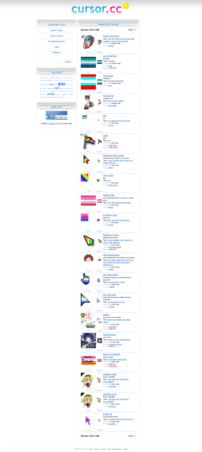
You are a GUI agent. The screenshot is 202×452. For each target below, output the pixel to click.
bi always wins (110, 215)
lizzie (110, 66)
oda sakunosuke (111, 255)
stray (105, 262)
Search (68, 62)
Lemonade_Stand (115, 344)
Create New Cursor (56, 25)
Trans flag (108, 76)
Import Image (56, 30)
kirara (128, 39)
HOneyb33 (112, 327)
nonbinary (107, 41)
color (122, 160)
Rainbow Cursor (111, 235)
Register (56, 52)
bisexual (122, 220)
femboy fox (108, 95)
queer (129, 419)
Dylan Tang (112, 145)
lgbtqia (119, 359)
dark (127, 260)
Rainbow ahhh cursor (113, 155)
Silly (110, 163)
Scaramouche (124, 339)
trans (123, 39)
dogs (131, 260)
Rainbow (119, 320)
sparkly (106, 322)
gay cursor (108, 175)
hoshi (124, 41)
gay (113, 39)
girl (120, 39)
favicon (52, 123)
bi (132, 419)
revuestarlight (108, 382)
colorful (106, 163)
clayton (111, 125)
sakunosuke (125, 262)
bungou (110, 262)
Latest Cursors (56, 36)
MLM (124, 121)
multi (110, 242)
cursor (110, 160)
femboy (121, 101)
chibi (116, 39)
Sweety (111, 207)
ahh (114, 163)
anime (114, 260)
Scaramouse (109, 334)
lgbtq (132, 39)
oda (118, 262)
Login (56, 47)
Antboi (110, 167)
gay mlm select (110, 274)
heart (110, 320)
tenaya (110, 225)
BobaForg (112, 364)
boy (117, 339)
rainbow (116, 160)
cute (109, 39)
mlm (120, 121)
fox (112, 101)
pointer (126, 160)
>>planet (111, 287)
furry (116, 101)
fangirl (126, 379)
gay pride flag (110, 56)
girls (112, 202)
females (128, 202)
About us (97, 449)
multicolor (116, 242)
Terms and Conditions (114, 449)
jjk (127, 41)
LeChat (111, 46)
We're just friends (111, 354)
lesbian (117, 202)
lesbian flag (108, 195)
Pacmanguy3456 (114, 247)
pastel (117, 419)
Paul (109, 86)
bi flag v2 (107, 414)
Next (131, 30)
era (111, 265)
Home (91, 449)
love (109, 220)
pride (113, 121)
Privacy (103, 449)
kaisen (119, 41)
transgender (119, 81)
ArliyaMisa (112, 424)
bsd (115, 262)
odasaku (106, 265)
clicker (105, 242)
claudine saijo (110, 374)
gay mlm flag (109, 294)
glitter (128, 320)
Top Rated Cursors (56, 41)
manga (119, 260)
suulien (110, 269)
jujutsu (113, 41)
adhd (124, 359)
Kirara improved (111, 36)
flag (112, 81)
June (128, 121)
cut (120, 282)
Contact (125, 449)
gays (128, 220)
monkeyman (113, 185)
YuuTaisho (112, 386)
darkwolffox (112, 105)
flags (122, 202)
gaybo (106, 314)
